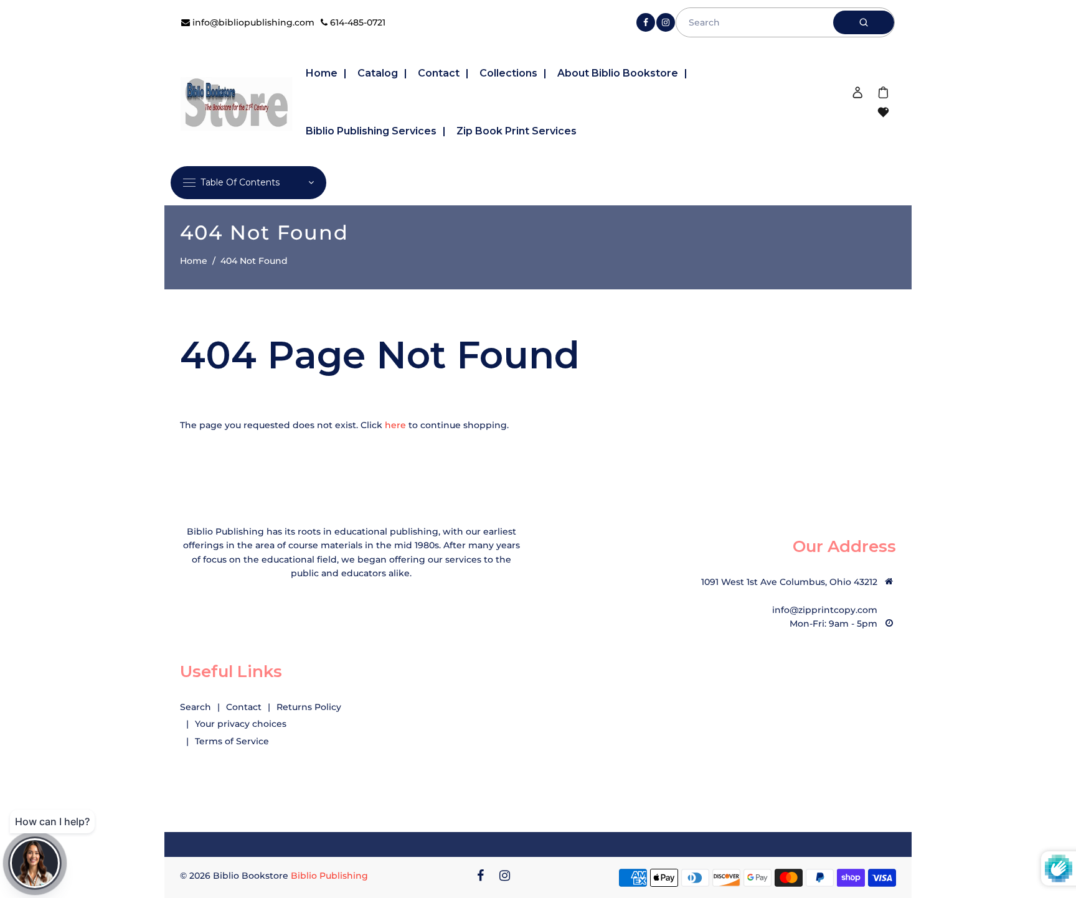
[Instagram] (665, 22)
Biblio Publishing (329, 875)
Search (195, 707)
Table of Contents (240, 182)
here (395, 425)
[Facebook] (645, 22)
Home (193, 260)
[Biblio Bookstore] (236, 102)
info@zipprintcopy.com (824, 609)
